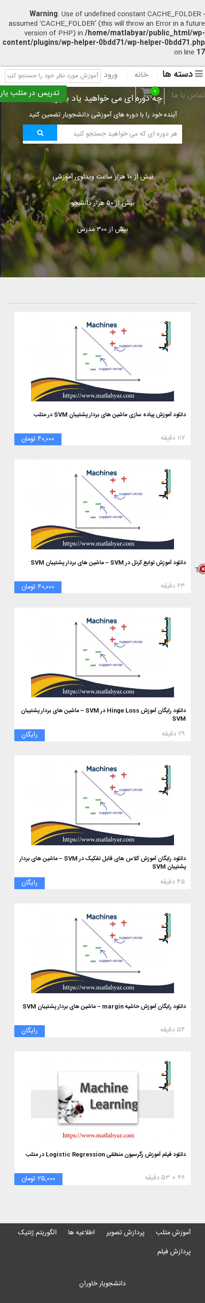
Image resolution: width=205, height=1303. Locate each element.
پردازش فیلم (174, 1252)
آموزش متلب (173, 1233)
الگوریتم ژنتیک (37, 1233)
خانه (141, 75)
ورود (111, 75)
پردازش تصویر (125, 1233)
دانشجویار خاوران (102, 1284)
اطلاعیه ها (81, 1233)
